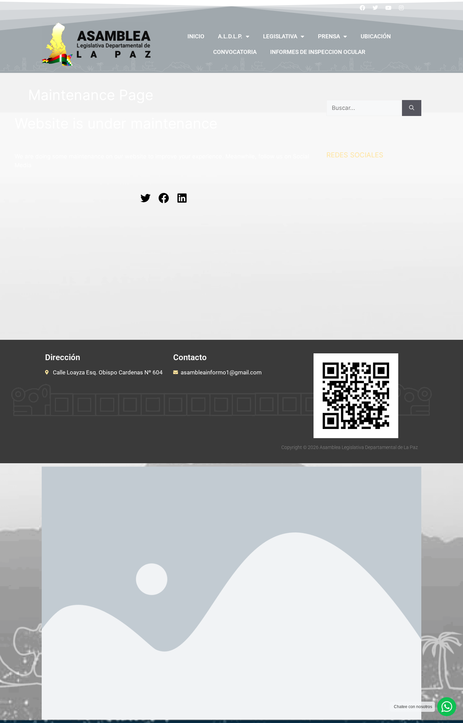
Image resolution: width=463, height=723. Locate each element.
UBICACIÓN (376, 36)
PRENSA (329, 36)
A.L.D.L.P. (230, 36)
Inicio (195, 36)
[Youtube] (388, 7)
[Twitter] (375, 7)
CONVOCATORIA (235, 51)
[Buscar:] (364, 108)
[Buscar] (411, 108)
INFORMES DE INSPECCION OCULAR (317, 51)
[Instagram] (401, 7)
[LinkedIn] (182, 198)
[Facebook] (362, 7)
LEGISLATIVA (280, 36)
